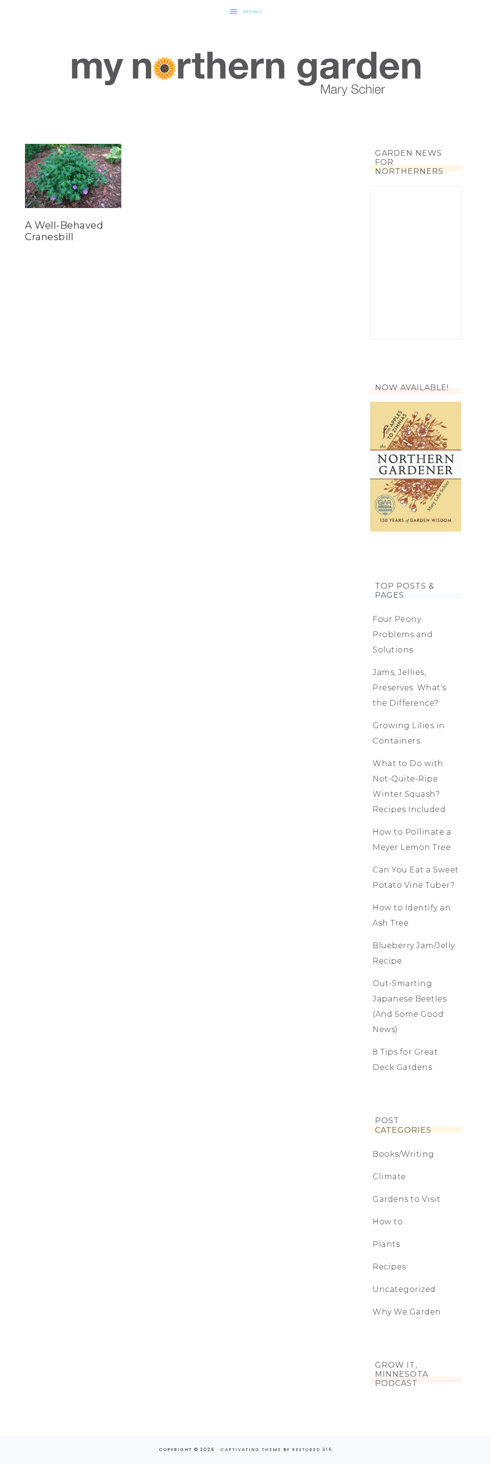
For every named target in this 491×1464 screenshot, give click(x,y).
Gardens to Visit (406, 1199)
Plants (386, 1244)
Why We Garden (407, 1311)
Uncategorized (404, 1289)
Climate (389, 1176)
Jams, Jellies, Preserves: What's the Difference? (409, 688)
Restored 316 (312, 1449)
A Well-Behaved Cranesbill (64, 231)
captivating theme (251, 1449)
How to (388, 1221)
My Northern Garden (245, 72)
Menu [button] (253, 12)
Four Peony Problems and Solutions (403, 634)
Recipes (389, 1266)
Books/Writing (403, 1154)
